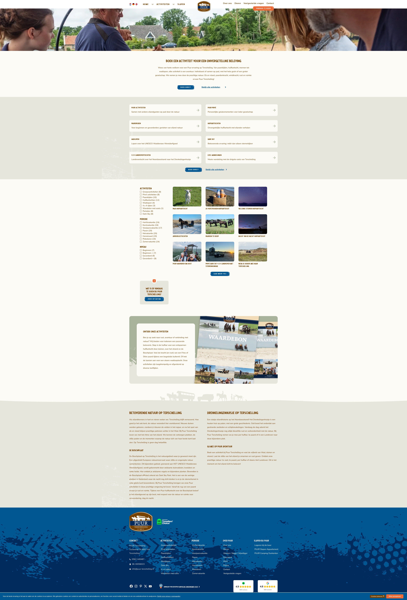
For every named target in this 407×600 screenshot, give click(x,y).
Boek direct (186, 87)
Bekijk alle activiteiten (211, 87)
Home (146, 4)
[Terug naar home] (204, 6)
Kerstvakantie (150, 225)
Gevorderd (148, 255)
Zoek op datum (154, 299)
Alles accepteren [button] (395, 596)
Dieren (226, 549)
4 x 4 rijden (148, 205)
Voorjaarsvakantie (152, 228)
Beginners (148, 250)
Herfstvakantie (150, 222)
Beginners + (149, 253)
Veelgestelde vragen (232, 573)
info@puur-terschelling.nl (143, 569)
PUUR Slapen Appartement (266, 549)
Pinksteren (149, 239)
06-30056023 (138, 564)
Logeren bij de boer (262, 545)
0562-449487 (138, 559)
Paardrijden (149, 197)
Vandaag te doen (263, 8)
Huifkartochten (150, 200)
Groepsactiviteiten (151, 192)
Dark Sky (147, 214)
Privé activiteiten (151, 194)
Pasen (147, 230)
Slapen (181, 4)
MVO (225, 561)
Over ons (227, 545)
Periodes (147, 211)
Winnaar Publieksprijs (181, 587)
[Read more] (187, 196)
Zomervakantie (151, 241)
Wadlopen (148, 203)
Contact (226, 569)
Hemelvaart (149, 236)
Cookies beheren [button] (377, 596)
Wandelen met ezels (152, 208)
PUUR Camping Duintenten (266, 553)
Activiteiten (163, 4)
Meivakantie (149, 233)
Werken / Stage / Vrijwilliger (235, 553)
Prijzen (226, 565)
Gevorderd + (149, 258)
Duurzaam (227, 557)
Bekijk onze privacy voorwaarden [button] (168, 596)
